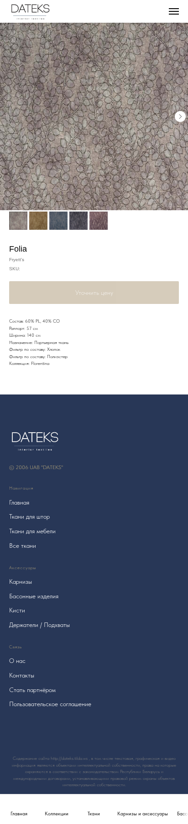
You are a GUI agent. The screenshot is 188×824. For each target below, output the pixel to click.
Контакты (21, 675)
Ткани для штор (29, 516)
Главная (19, 502)
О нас (17, 660)
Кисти (17, 610)
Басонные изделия (33, 596)
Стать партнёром (32, 689)
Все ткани (22, 545)
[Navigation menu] (174, 11)
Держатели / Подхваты (39, 624)
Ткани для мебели (32, 531)
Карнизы (20, 581)
